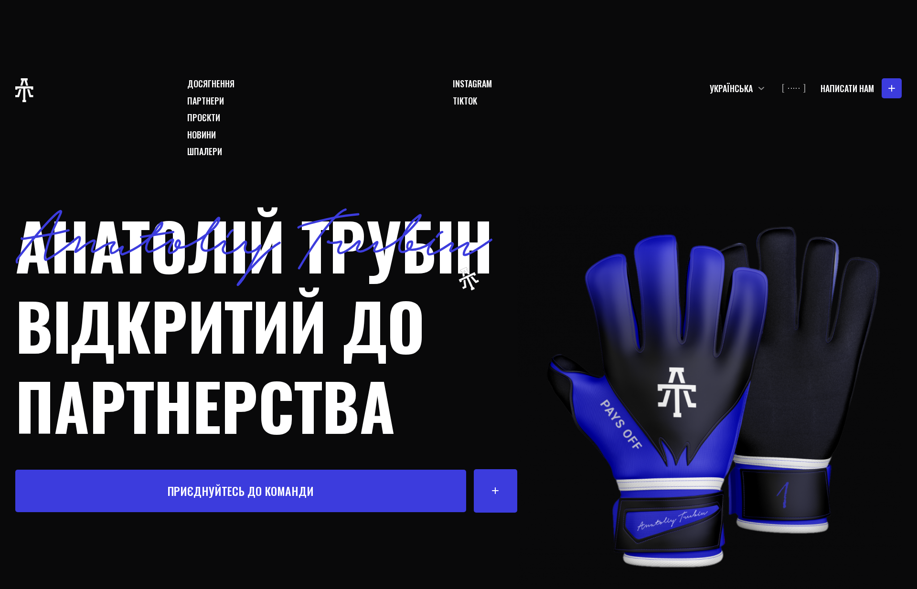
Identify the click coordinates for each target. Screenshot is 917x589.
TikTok (465, 100)
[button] (738, 88)
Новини (201, 134)
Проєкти (203, 117)
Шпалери (204, 151)
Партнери (205, 100)
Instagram (472, 83)
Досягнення (211, 83)
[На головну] (24, 90)
